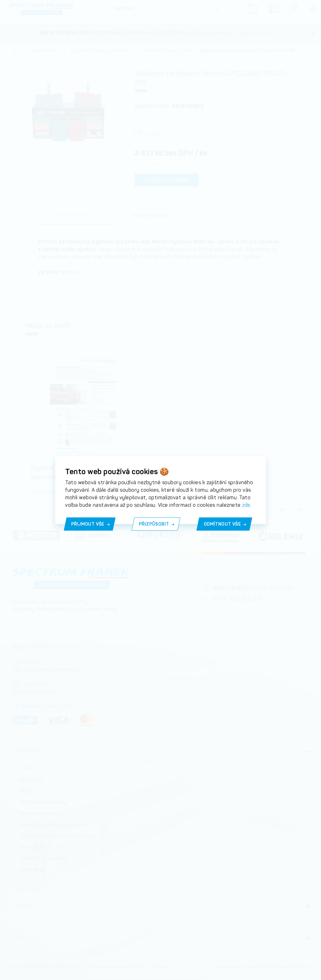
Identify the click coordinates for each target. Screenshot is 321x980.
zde (246, 505)
